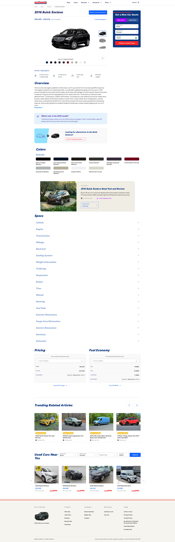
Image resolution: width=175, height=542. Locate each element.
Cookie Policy (128, 518)
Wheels (39, 295)
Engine (39, 229)
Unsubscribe (128, 529)
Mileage (40, 242)
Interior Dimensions (46, 328)
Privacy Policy (128, 515)
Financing (67, 524)
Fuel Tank (41, 308)
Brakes (39, 281)
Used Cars (132, 20)
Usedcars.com (108, 511)
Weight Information (46, 262)
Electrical (40, 249)
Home (35, 6)
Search (135, 455)
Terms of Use (128, 511)
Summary (41, 334)
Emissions (41, 341)
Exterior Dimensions (46, 314)
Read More (38, 108)
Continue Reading (85, 205)
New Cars (120, 20)
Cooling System (44, 255)
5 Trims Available (100, 19)
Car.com (106, 515)
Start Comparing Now (74, 139)
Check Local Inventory (98, 12)
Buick (42, 6)
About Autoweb (89, 511)
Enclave (49, 6)
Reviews (67, 518)
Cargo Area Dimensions (48, 321)
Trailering (41, 268)
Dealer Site (87, 515)
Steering (40, 301)
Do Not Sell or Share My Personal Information (131, 522)
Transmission (42, 235)
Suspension (42, 275)
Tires (38, 288)
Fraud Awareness (129, 526)
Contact (86, 518)
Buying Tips (68, 521)
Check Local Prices (127, 43)
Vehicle (40, 222)
